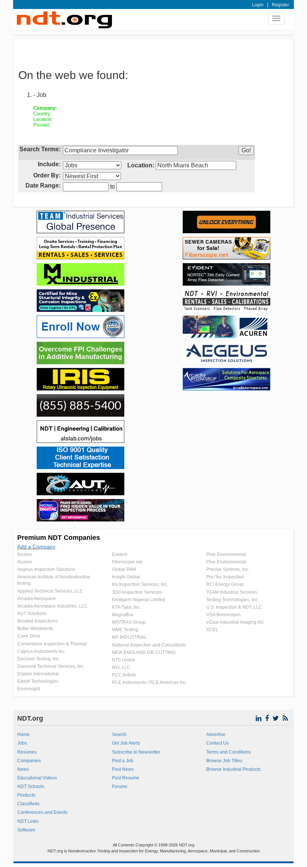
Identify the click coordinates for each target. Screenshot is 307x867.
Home (23, 734)
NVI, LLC (121, 667)
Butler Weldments (35, 628)
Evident (119, 554)
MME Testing (125, 629)
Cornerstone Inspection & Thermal (52, 644)
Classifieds (28, 803)
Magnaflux (122, 614)
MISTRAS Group (129, 622)
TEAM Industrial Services (231, 592)
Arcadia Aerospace (36, 598)
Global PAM (124, 569)
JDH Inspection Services (137, 592)
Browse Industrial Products (233, 769)
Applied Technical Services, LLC (50, 591)
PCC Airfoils (124, 675)
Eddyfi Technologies (37, 681)
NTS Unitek (123, 660)
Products (26, 795)
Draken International (38, 673)
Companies (29, 760)
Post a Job (122, 760)
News (23, 769)
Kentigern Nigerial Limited (138, 599)
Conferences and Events (42, 812)
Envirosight (28, 688)
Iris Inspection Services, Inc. (140, 584)
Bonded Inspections (37, 621)
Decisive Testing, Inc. (38, 658)
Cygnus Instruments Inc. (41, 651)
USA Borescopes (223, 614)
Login (258, 4)
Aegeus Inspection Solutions (46, 569)
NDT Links (28, 821)
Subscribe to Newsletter (136, 752)
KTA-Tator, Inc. (126, 607)
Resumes (27, 752)
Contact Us (217, 743)
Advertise (215, 734)
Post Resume (125, 778)
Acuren (24, 554)
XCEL (212, 629)
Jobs (22, 743)
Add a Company (36, 547)
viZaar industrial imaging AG (235, 622)
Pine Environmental (226, 554)
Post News (123, 769)
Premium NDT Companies (58, 537)
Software (26, 830)
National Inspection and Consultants (149, 645)
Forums (119, 786)
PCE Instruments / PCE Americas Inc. (149, 682)
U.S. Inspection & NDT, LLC (234, 607)
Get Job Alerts (126, 743)
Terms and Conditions (228, 752)
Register (280, 4)
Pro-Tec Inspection (225, 576)
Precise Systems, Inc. (227, 569)
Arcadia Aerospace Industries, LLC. (53, 606)
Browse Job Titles (224, 760)
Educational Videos (37, 778)
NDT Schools (30, 786)
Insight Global (126, 576)
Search (119, 734)
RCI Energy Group (225, 584)
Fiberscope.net (127, 562)
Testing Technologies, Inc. (232, 599)
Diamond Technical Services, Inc (50, 666)
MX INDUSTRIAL (129, 637)
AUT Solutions (31, 613)
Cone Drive (28, 636)
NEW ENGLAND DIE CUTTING (143, 652)
